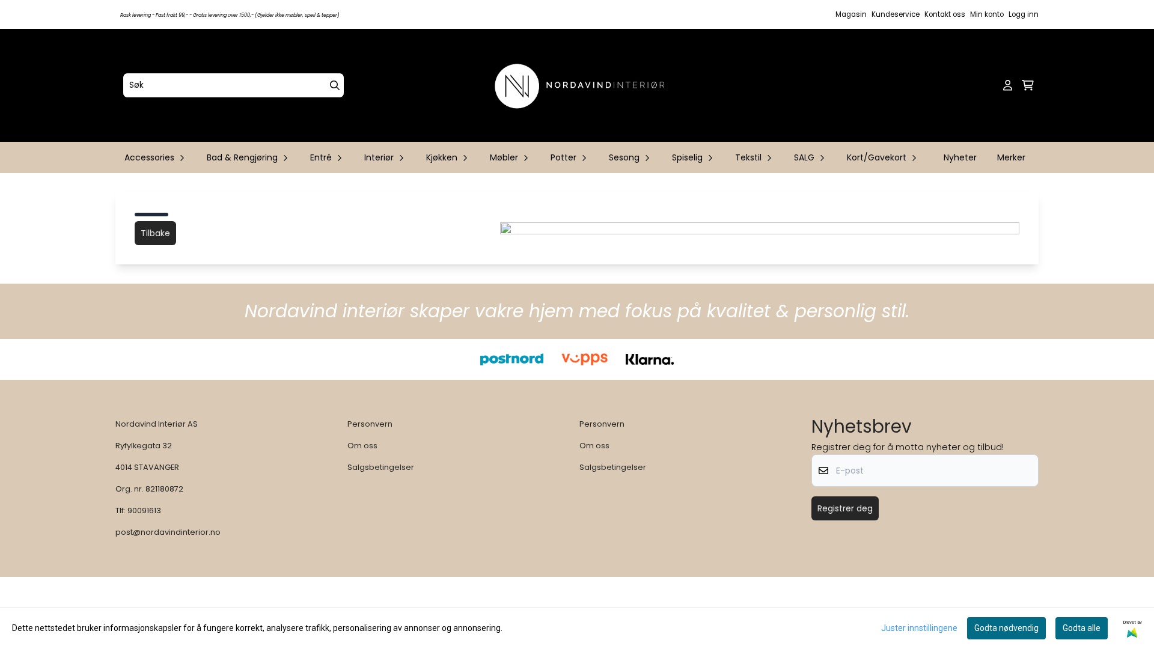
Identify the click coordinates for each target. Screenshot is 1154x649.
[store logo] (580, 85)
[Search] (335, 85)
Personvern (369, 424)
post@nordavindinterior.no (168, 532)
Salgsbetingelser (380, 467)
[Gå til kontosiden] (1007, 85)
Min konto (987, 14)
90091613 (144, 510)
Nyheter (960, 157)
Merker (1011, 157)
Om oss (362, 445)
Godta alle (1082, 628)
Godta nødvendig (1006, 628)
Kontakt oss (944, 14)
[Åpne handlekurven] (1028, 85)
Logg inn (1024, 14)
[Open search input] (988, 85)
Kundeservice (896, 14)
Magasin (851, 14)
